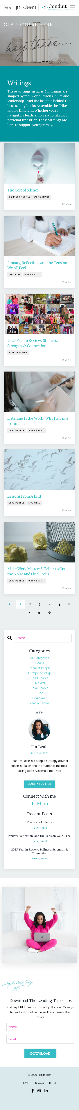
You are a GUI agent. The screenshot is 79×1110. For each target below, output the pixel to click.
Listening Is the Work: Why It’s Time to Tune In (37, 421)
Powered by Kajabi (39, 1100)
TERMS (53, 1082)
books (39, 663)
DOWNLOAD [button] (40, 1053)
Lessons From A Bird (24, 496)
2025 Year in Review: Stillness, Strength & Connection (32, 343)
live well (15, 275)
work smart (42, 197)
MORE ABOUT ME (39, 784)
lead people (17, 430)
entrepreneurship (39, 673)
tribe (39, 693)
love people (39, 688)
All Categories (39, 658)
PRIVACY (39, 1082)
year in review (18, 352)
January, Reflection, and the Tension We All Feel (37, 265)
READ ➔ (67, 204)
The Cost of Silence (23, 190)
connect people (19, 197)
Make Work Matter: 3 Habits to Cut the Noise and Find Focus (36, 571)
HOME (25, 1082)
